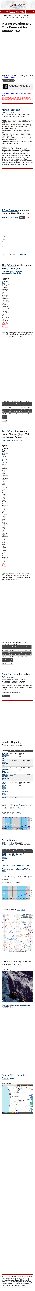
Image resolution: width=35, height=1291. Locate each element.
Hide (7, 113)
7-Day (15, 15)
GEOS (18, 17)
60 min (13, 854)
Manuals (28, 12)
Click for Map (5, 282)
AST (25, 876)
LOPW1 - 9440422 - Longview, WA (5, 777)
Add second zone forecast (16, 255)
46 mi (11, 782)
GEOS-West (14, 1005)
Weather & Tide (22, 12)
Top (5, 15)
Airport (8, 17)
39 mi (11, 775)
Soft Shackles (12, 12)
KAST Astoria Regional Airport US (5, 857)
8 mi (11, 753)
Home (2, 12)
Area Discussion (10, 674)
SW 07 (17, 854)
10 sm (21, 854)
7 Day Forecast (10, 210)
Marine (10, 15)
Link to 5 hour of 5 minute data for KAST (16, 865)
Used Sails (17, 12)
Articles (7, 12)
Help (12, 113)
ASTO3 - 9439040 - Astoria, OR (5, 756)
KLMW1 (4, 797)
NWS (24, 15)
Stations (5, 751)
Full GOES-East (7, 1007)
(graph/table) (16, 812)
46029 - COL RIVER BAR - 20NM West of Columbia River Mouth (5, 788)
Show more (6, 696)
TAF (27, 17)
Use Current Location (8, 80)
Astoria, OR (25, 805)
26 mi (11, 760)
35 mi (11, 767)
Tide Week (10, 271)
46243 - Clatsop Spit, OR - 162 (5, 763)
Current (12, 265)
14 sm (10, 854)
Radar (23, 17)
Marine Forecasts (11, 109)
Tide (19, 15)
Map (13, 17)
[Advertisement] (17, 54)
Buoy (28, 15)
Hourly (22, 217)
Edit (3, 113)
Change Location (8, 77)
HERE (9, 1283)
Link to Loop (6, 970)
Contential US (25, 1005)
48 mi (11, 797)
